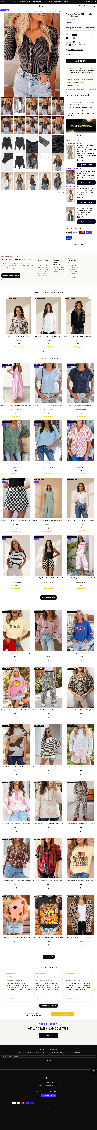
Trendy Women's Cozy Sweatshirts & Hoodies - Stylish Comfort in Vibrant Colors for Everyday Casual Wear (16, 710)
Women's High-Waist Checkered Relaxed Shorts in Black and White (48, 578)
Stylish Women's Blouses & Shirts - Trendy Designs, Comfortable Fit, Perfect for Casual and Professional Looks (81, 710)
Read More (80, 136)
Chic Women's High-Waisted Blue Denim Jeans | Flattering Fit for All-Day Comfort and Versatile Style (48, 710)
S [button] (66, 45)
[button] (95, 2)
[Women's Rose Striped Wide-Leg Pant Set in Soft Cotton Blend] (81, 538)
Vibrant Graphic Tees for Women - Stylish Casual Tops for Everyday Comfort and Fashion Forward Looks (81, 880)
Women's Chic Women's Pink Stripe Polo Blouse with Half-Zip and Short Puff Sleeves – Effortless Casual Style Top (81, 463)
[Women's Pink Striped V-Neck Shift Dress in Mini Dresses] (16, 366)
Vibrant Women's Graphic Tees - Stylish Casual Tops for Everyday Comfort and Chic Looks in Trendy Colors (16, 653)
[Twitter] (41, 1092)
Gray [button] (74, 38)
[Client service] (80, 6)
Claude (45, 1040)
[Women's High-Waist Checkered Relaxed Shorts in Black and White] (48, 538)
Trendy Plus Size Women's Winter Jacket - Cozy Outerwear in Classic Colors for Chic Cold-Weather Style (81, 937)
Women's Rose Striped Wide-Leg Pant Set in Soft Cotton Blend (81, 578)
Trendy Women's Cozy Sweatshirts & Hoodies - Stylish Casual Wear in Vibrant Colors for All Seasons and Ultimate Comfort (16, 824)
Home (28, 11)
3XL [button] (85, 45)
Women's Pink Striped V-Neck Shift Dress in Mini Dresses (16, 405)
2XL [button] (80, 45)
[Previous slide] (7, 297)
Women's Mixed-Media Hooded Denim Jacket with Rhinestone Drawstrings (86, 211)
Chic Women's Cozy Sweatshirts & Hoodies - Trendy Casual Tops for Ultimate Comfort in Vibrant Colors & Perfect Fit (16, 937)
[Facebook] (37, 1092)
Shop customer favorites (76, 82)
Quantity (69, 54)
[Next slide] (90, 297)
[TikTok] (59, 1092)
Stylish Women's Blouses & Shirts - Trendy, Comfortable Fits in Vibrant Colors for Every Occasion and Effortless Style (48, 880)
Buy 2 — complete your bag (48, 358)
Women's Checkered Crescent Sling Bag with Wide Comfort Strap (85, 192)
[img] (10, 974)
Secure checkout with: (74, 229)
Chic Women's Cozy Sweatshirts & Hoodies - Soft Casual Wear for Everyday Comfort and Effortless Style (81, 653)
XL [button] (76, 45)
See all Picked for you (49, 597)
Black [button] (67, 38)
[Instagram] (46, 1092)
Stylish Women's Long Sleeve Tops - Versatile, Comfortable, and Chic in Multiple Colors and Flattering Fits (16, 880)
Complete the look (73, 141)
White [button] (71, 38)
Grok (60, 1040)
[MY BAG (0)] (94, 6)
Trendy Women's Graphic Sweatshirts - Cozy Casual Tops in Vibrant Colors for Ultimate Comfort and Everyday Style (78, 336)
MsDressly (41, 6)
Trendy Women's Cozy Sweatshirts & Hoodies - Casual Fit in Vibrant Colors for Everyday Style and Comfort (48, 824)
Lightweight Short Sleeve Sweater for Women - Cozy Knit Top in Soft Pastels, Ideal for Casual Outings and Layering (48, 336)
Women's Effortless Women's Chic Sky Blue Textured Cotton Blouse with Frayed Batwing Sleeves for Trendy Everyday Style (48, 463)
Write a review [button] (62, 1014)
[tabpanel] (19, 324)
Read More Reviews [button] (48, 1006)
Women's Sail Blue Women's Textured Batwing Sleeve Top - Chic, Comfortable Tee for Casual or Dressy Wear (81, 405)
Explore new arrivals (8, 280)
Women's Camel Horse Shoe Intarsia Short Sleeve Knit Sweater (86, 173)
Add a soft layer (73, 85)
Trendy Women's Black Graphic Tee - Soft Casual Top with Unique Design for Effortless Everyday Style (48, 937)
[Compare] (89, 6)
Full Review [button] (10, 999)
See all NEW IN (48, 956)
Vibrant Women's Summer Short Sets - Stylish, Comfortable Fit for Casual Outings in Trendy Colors (81, 767)
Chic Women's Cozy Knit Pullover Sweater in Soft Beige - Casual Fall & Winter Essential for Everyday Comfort (48, 767)
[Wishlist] (85, 6)
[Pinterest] (50, 1092)
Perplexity (53, 1040)
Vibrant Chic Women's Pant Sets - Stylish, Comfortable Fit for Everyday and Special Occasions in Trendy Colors (81, 824)
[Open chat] (94, 1070)
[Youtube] (55, 1092)
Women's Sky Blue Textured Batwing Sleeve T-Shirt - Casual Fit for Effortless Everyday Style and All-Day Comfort (48, 405)
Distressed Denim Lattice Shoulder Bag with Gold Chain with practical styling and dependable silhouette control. (81, 520)
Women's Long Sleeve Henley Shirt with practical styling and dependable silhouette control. (19, 336)
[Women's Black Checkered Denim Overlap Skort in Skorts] (16, 481)
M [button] (69, 45)
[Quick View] (18, 343)
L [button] (72, 45)
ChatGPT (38, 1040)
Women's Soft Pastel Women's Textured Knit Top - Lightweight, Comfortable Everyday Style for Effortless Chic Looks (16, 463)
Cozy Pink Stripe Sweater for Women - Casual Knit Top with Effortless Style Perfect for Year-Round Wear (48, 653)
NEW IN (48, 606)
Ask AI (48, 1035)
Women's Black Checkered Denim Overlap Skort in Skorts (16, 520)
